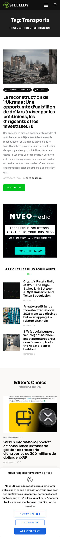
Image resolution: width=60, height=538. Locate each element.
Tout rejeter (30, 522)
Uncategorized (12, 437)
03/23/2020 (9, 462)
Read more (14, 187)
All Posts (24, 27)
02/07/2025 (9, 178)
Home (13, 27)
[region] (30, 503)
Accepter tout (30, 531)
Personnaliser (30, 514)
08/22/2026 (29, 325)
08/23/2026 (29, 300)
